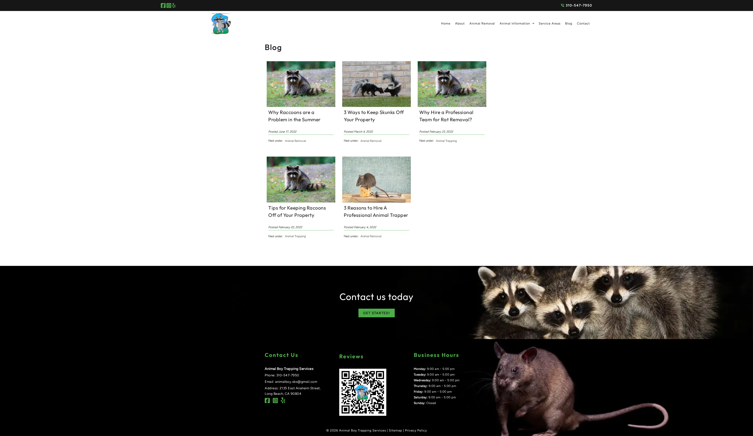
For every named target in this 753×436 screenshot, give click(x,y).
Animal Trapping (446, 140)
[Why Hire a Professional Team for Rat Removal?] (452, 106)
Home (445, 23)
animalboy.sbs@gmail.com (296, 382)
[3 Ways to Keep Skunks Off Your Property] (376, 106)
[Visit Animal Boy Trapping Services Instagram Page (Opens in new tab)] (168, 5)
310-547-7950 (578, 5)
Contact (583, 23)
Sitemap (395, 430)
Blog (568, 23)
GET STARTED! (376, 313)
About (460, 23)
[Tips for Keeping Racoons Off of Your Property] (301, 201)
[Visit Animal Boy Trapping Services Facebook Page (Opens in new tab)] (163, 5)
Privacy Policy (416, 430)
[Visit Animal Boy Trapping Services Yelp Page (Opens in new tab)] (174, 5)
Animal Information (515, 23)
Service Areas (549, 23)
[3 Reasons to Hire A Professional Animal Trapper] (376, 201)
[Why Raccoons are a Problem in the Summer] (301, 106)
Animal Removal (482, 23)
